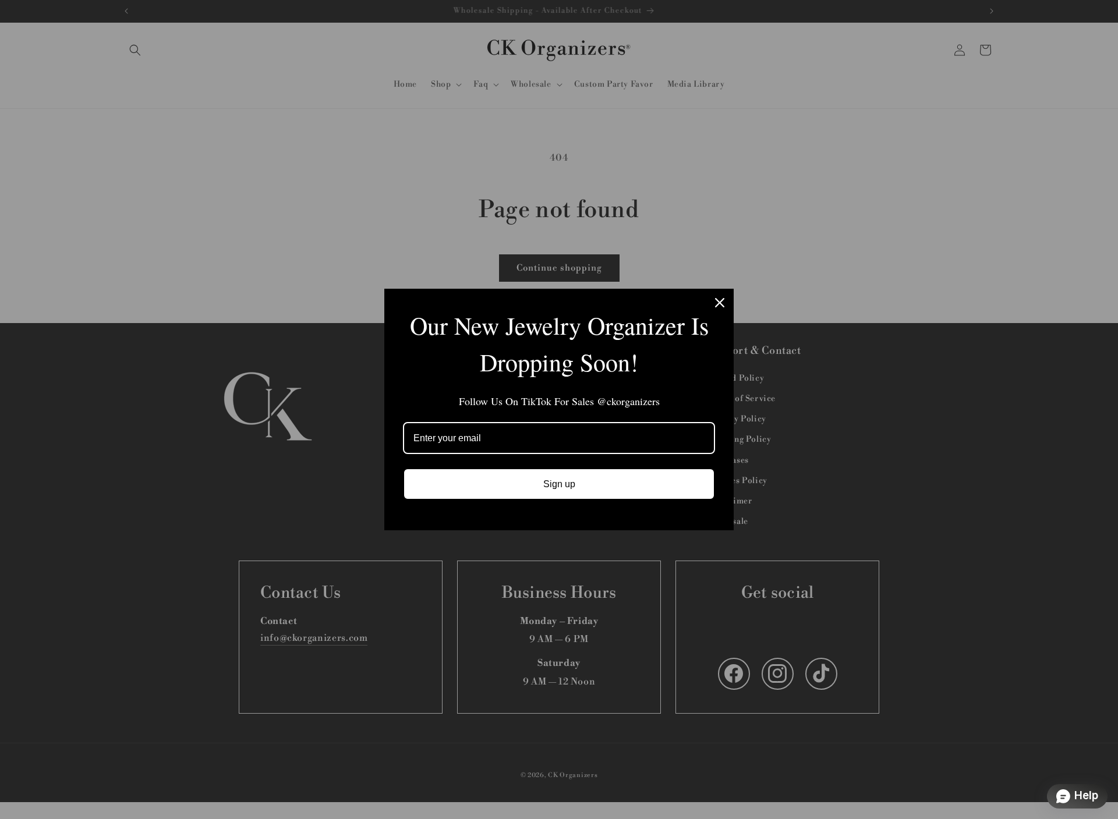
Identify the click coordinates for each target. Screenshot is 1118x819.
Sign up (559, 484)
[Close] (720, 303)
